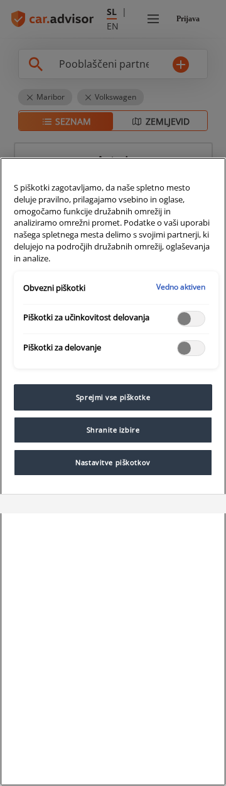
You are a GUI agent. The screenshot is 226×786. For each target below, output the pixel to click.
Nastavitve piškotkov (112, 462)
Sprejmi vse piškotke (113, 397)
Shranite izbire (113, 429)
